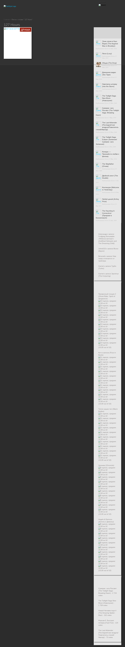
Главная (5, 13)
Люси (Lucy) (107, 54)
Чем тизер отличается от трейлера (107, 258)
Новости (24, 13)
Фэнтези (34, 13)
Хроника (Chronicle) (106, 465)
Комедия (18, 13)
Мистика (20, 13)
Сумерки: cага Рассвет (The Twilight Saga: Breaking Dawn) (107, 590)
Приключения (26, 13)
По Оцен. (116, 35)
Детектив (13, 13)
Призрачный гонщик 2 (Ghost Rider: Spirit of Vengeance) (107, 296)
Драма (16, 13)
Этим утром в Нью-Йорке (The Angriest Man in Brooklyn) (110, 43)
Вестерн (11, 13)
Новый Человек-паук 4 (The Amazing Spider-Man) (107, 613)
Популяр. (107, 30)
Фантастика (32, 13)
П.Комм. (98, 35)
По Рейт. (107, 35)
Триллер (28, 13)
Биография (7, 13)
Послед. (98, 30)
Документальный (15, 13)
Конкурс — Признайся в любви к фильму (110, 154)
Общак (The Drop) (109, 63)
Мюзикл (22, 13)
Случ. (116, 30)
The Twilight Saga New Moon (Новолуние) (109, 98)
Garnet (107, 49)
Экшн (36, 13)
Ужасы (30, 13)
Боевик (9, 13)
